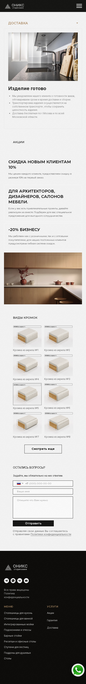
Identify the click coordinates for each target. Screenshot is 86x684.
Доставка (52, 627)
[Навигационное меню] (79, 6)
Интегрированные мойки (19, 624)
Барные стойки (13, 635)
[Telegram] (6, 580)
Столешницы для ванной (18, 618)
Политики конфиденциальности (51, 534)
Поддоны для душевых (17, 652)
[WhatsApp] (13, 580)
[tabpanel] (43, 78)
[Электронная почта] (26, 580)
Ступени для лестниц (16, 647)
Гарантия (52, 620)
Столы (7, 658)
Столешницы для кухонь (18, 612)
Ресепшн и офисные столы (20, 641)
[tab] (43, 169)
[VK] (19, 580)
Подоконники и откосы (17, 629)
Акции (50, 612)
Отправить (33, 523)
